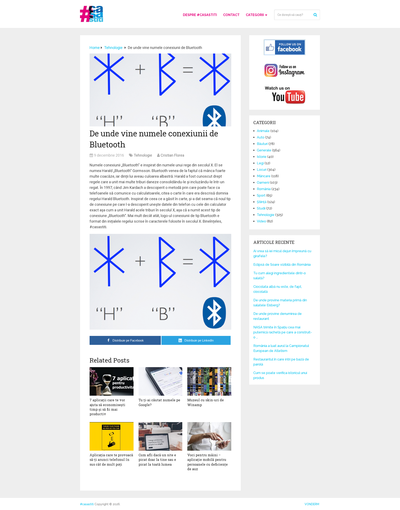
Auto (260, 137)
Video (261, 221)
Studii (261, 208)
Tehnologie (143, 155)
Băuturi (262, 144)
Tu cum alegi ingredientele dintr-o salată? (279, 275)
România (264, 189)
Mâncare (263, 176)
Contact (231, 15)
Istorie (261, 157)
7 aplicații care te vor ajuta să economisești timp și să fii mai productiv (107, 407)
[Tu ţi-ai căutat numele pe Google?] (160, 381)
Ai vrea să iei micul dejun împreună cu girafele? (282, 253)
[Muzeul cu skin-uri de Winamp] (209, 381)
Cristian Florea (172, 155)
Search (316, 15)
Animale (263, 131)
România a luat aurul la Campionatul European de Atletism (281, 348)
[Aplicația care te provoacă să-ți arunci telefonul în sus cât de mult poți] (112, 436)
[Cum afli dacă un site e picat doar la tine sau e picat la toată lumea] (160, 436)
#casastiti (87, 504)
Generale (264, 150)
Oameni (263, 183)
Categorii (255, 15)
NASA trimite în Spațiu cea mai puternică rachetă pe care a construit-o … (282, 332)
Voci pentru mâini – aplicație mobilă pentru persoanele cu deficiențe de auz (207, 462)
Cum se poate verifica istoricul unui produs (280, 375)
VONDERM (312, 504)
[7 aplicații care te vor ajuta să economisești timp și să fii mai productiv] (112, 381)
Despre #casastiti (200, 15)
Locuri (261, 170)
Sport (261, 195)
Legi (260, 163)
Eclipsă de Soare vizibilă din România (282, 265)
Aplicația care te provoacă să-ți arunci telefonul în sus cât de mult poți (111, 459)
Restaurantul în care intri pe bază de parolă (281, 361)
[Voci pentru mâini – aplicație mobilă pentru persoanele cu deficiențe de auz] (209, 436)
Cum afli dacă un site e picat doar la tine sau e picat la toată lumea (157, 459)
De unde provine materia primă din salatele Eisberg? (280, 302)
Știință (261, 202)
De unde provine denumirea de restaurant (277, 316)
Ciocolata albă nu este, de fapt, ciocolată (277, 289)
